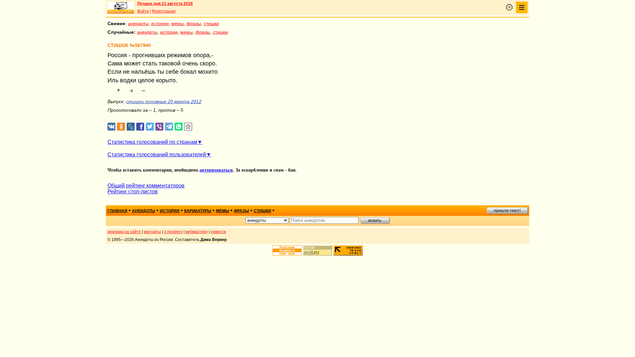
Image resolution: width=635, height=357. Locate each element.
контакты (152, 231)
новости (218, 231)
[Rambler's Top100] (287, 250)
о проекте (173, 231)
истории (160, 23)
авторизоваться (216, 170)
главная (117, 211)
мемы (177, 23)
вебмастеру (197, 231)
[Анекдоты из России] (120, 8)
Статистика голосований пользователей (156, 154)
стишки (211, 23)
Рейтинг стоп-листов (132, 191)
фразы (194, 23)
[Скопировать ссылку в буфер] (188, 127)
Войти (143, 11)
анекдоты (138, 23)
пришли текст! (507, 210)
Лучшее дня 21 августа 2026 (165, 3)
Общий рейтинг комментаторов (146, 185)
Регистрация (164, 11)
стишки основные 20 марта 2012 (163, 101)
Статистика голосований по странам (152, 142)
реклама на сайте (124, 231)
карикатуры (197, 211)
